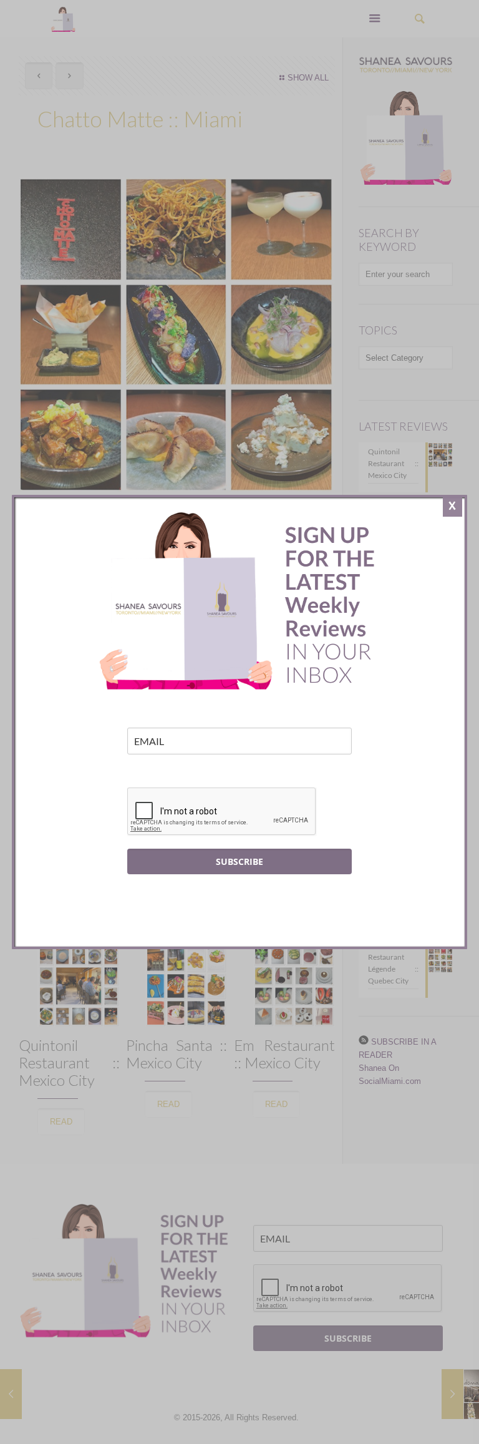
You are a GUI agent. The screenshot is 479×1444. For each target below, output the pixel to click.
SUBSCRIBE (239, 861)
